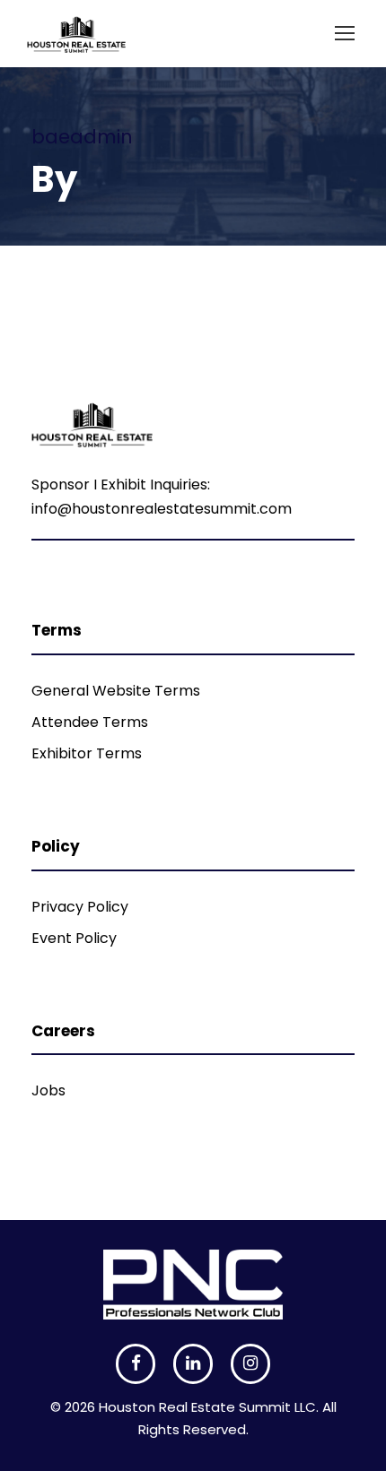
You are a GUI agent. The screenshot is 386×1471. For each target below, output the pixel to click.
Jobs (48, 1090)
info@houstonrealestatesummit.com (161, 508)
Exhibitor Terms (86, 753)
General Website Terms (115, 690)
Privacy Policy (79, 906)
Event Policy (74, 938)
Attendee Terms (89, 722)
